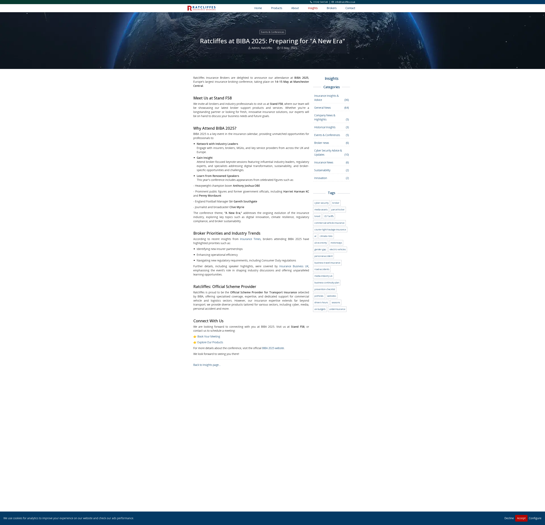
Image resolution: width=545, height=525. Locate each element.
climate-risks (326, 236)
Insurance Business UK (293, 266)
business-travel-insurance (327, 262)
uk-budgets (320, 309)
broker (335, 202)
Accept (521, 518)
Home (258, 8)
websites (331, 295)
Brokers (332, 8)
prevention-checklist (324, 289)
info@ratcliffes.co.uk (345, 2)
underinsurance (337, 309)
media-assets (321, 209)
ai (315, 236)
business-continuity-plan (326, 282)
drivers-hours (321, 302)
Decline (509, 518)
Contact (350, 8)
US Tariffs (329, 216)
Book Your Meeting (208, 336)
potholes (318, 295)
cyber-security (321, 202)
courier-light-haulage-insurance (330, 229)
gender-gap (320, 249)
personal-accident (323, 255)
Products (276, 8)
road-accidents (321, 269)
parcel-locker (338, 209)
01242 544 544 (320, 2)
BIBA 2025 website (273, 348)
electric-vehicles (338, 249)
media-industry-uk (323, 275)
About (295, 8)
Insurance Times (250, 239)
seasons (336, 302)
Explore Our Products (210, 342)
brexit (317, 216)
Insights (313, 8)
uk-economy (320, 242)
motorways (336, 242)
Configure (535, 518)
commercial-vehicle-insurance (329, 222)
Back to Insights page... (207, 365)
